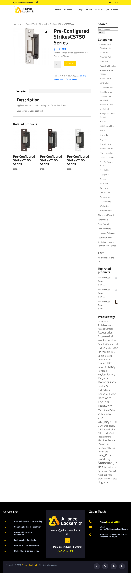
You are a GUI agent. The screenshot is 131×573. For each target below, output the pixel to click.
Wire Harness (106, 210)
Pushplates (104, 174)
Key (113, 366)
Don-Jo (107, 348)
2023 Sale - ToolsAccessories (106, 323)
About (89, 10)
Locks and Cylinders (106, 233)
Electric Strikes (39, 24)
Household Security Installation (23, 533)
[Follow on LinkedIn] (122, 566)
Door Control (103, 224)
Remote (111, 440)
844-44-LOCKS (67, 551)
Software (104, 183)
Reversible (103, 451)
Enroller (103, 121)
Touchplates (105, 192)
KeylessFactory (106, 374)
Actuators (104, 52)
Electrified (104, 108)
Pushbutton (105, 169)
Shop (80, 10)
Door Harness (106, 91)
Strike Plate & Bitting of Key (26, 550)
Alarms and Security (107, 215)
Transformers (105, 197)
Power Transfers (107, 157)
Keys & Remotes (104, 380)
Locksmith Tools (105, 237)
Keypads (103, 139)
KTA (114, 382)
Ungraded (104, 482)
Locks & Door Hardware (107, 395)
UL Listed (112, 478)
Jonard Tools (104, 367)
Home (58, 10)
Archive (100, 341)
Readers (103, 179)
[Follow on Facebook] (97, 566)
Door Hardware (104, 228)
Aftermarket (105, 336)
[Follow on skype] (114, 566)
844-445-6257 (27, 2)
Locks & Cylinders (104, 388)
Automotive (103, 219)
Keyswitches (105, 143)
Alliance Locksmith (30, 564)
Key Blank (103, 371)
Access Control (25, 24)
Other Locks (104, 433)
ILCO (109, 363)
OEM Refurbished (107, 429)
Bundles (102, 344)
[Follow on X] (105, 566)
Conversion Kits (106, 87)
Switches (104, 188)
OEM (114, 422)
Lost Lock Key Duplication (25, 539)
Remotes (104, 444)
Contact (98, 10)
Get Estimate (112, 10)
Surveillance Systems (107, 469)
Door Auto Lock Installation (26, 545)
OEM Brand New (106, 426)
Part (112, 433)
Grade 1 (102, 363)
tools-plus (103, 478)
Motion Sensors (106, 148)
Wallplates (104, 206)
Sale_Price (104, 455)
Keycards (104, 135)
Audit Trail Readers (108, 65)
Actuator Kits (105, 47)
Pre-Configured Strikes (68, 79)
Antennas (104, 61)
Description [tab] (21, 91)
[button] (46, 32)
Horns (102, 130)
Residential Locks (106, 448)
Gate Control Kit (107, 125)
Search (101, 32)
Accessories (105, 332)
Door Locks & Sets (107, 354)
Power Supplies (106, 152)
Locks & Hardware (105, 403)
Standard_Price (107, 465)
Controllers (104, 82)
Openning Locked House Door (27, 526)
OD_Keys (104, 421)
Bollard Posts (105, 78)
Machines (103, 410)
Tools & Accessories (107, 473)
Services (68, 10)
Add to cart (70, 63)
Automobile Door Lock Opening (28, 521)
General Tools (104, 359)
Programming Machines (104, 438)
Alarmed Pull (105, 56)
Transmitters (105, 201)
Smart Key (104, 459)
